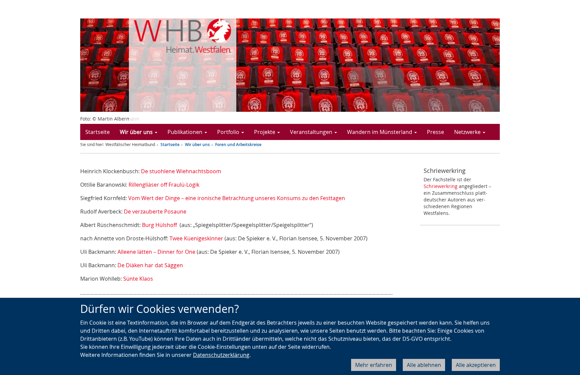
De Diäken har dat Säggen (150, 265)
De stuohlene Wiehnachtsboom (181, 171)
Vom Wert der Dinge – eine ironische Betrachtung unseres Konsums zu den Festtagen (236, 198)
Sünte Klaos (138, 278)
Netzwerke (468, 132)
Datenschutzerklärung (221, 355)
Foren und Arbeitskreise (238, 144)
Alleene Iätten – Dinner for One (156, 251)
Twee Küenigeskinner (197, 238)
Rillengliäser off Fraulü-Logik (164, 184)
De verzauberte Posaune (155, 211)
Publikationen (185, 132)
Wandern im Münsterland (380, 132)
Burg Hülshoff (160, 225)
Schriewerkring (440, 186)
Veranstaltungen (312, 132)
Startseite (97, 132)
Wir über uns (137, 132)
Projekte (265, 132)
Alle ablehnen (424, 365)
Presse (435, 132)
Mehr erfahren (373, 365)
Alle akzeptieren (476, 365)
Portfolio (229, 132)
